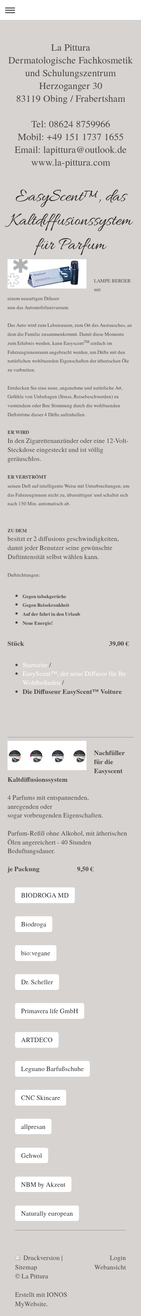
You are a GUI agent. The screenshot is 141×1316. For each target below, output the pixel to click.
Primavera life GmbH (49, 1010)
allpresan (33, 1126)
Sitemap (26, 1266)
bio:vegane (35, 952)
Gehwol (31, 1155)
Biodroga (33, 923)
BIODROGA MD (45, 894)
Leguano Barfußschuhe (52, 1068)
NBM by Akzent (43, 1184)
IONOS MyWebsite (41, 1299)
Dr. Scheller (37, 981)
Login (118, 1257)
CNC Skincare (40, 1097)
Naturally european (47, 1213)
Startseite (35, 664)
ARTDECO (37, 1039)
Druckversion (41, 1257)
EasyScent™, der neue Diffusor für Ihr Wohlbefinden (74, 678)
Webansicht (110, 1266)
